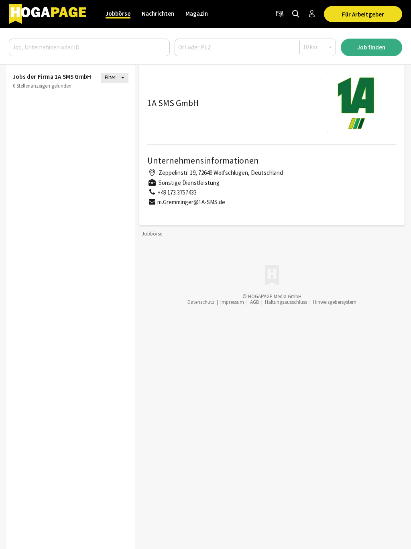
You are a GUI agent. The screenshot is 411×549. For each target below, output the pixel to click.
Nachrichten (158, 13)
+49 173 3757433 (177, 192)
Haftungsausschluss (286, 302)
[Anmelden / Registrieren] (312, 14)
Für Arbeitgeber (363, 14)
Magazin (196, 13)
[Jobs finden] (296, 14)
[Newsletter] (280, 14)
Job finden (371, 47)
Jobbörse (118, 13)
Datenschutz (200, 302)
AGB (254, 302)
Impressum (232, 302)
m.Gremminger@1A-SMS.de (191, 202)
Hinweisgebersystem (334, 302)
